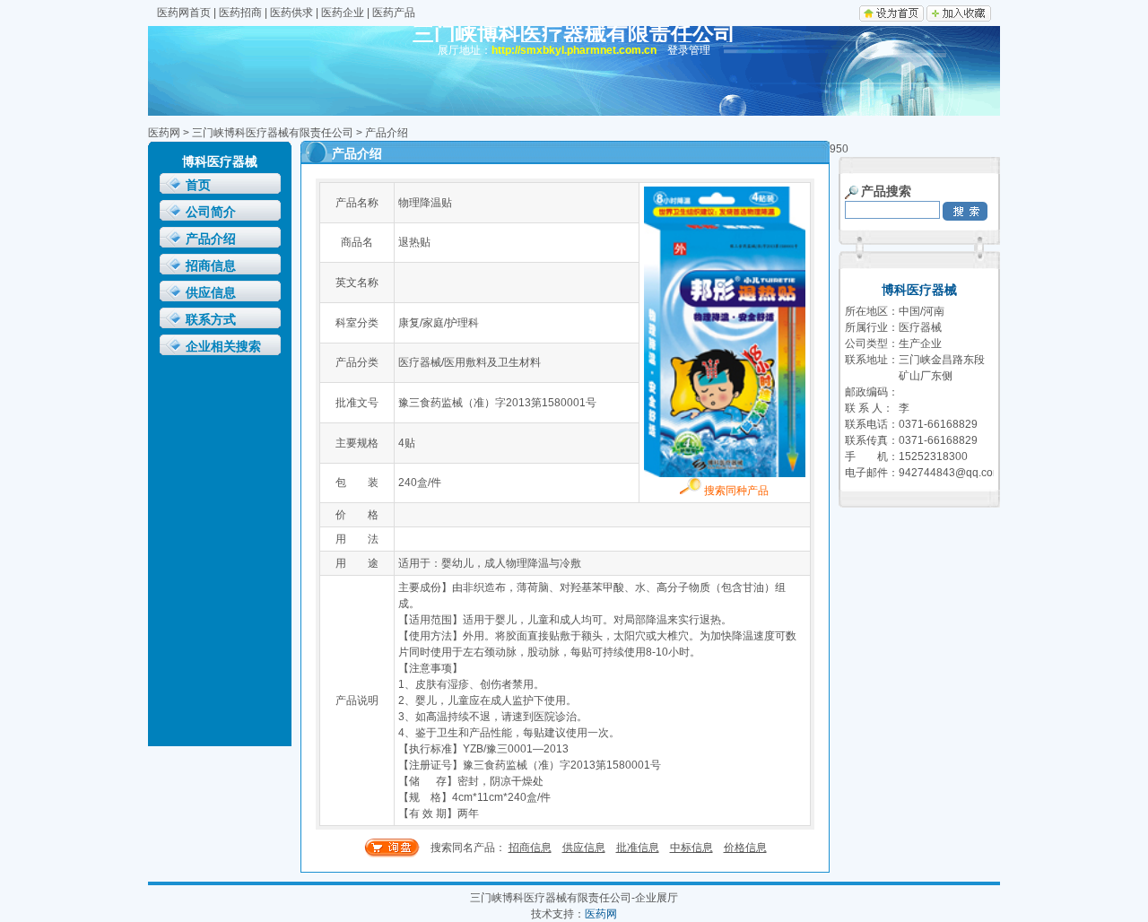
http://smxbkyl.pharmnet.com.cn (574, 50)
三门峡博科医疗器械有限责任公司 (272, 132)
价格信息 (745, 847)
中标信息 (691, 847)
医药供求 (291, 12)
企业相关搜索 (223, 346)
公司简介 (211, 212)
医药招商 (240, 12)
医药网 (164, 132)
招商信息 (211, 266)
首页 (198, 185)
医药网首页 (184, 12)
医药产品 (393, 12)
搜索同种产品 (735, 490)
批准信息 (637, 847)
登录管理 (688, 50)
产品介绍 (211, 239)
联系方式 (211, 319)
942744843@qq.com (950, 472)
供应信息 (211, 293)
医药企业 (342, 12)
